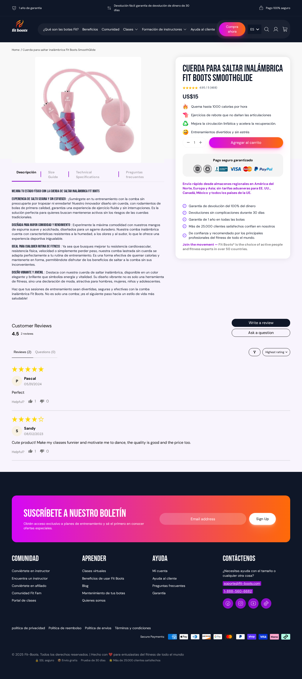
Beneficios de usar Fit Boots (103, 578)
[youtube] (253, 603)
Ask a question (261, 332)
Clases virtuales (94, 571)
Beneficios (90, 29)
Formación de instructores (162, 29)
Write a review (261, 322)
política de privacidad (28, 628)
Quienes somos (93, 600)
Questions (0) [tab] (45, 352)
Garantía (159, 593)
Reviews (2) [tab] (22, 352)
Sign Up (262, 519)
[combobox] (254, 29)
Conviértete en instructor (31, 571)
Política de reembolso (65, 628)
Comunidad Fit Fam (26, 593)
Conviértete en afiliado (29, 586)
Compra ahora (232, 29)
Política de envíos (98, 628)
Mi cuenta (160, 571)
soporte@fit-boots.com (242, 583)
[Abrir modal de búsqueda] (266, 29)
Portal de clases (24, 600)
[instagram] (240, 603)
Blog (85, 586)
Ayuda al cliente (203, 29)
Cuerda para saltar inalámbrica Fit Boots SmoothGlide (59, 50)
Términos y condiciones (133, 628)
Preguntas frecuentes (168, 586)
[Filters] (254, 352)
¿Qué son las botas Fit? (61, 29)
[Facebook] (228, 603)
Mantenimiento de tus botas (103, 593)
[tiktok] (266, 603)
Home (16, 50)
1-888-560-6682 (238, 591)
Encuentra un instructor (30, 578)
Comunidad (110, 29)
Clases (128, 29)
